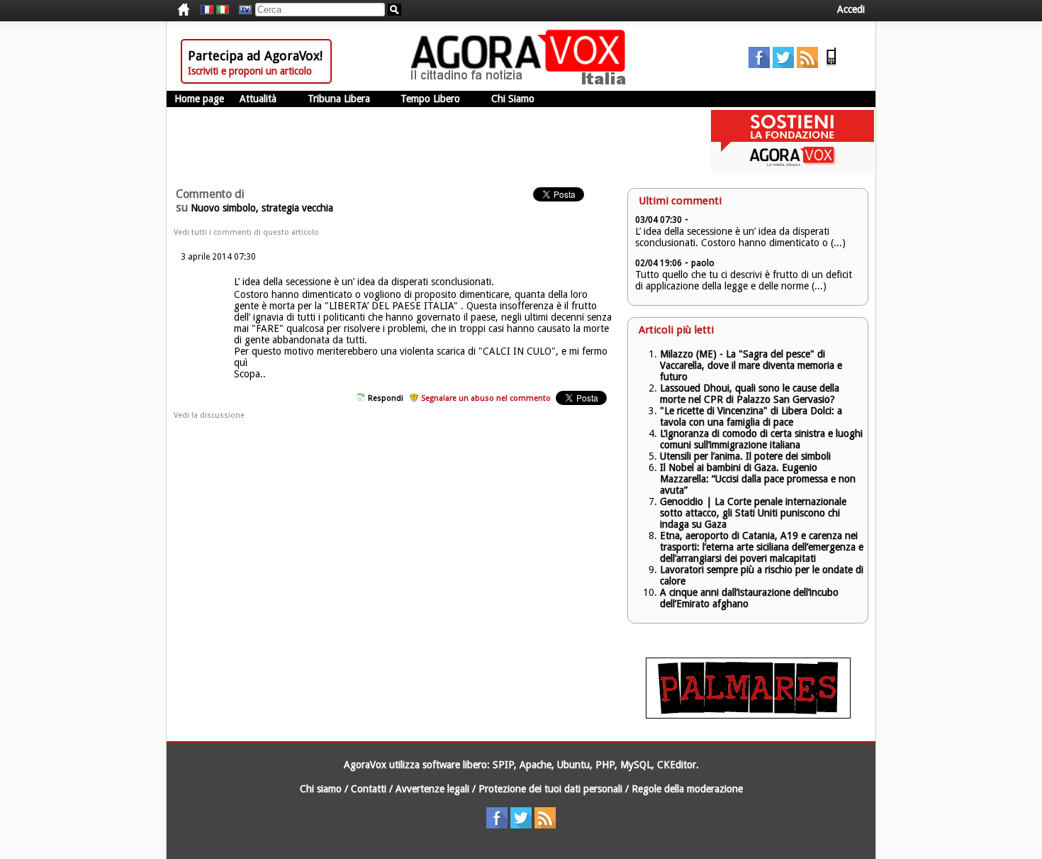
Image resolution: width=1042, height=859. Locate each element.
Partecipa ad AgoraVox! (255, 55)
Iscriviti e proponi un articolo (250, 71)
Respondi (385, 398)
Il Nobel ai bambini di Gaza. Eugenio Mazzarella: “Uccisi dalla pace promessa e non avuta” (758, 479)
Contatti (368, 788)
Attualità (258, 98)
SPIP (503, 764)
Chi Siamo (512, 98)
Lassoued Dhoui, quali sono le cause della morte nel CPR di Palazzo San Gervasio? (749, 393)
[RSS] (807, 64)
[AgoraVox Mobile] (831, 64)
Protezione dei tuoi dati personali (550, 788)
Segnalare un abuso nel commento (486, 398)
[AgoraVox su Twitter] (783, 64)
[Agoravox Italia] (222, 9)
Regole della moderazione (687, 788)
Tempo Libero (430, 98)
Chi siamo (321, 788)
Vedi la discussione (209, 415)
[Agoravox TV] (242, 9)
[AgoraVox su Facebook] (759, 64)
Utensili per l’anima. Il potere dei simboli (745, 456)
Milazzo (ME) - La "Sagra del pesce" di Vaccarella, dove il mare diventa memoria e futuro (751, 365)
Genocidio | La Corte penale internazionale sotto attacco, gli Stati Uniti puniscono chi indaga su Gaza (753, 513)
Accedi (851, 9)
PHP (605, 764)
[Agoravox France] (207, 9)
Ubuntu (573, 764)
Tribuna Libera (339, 98)
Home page (199, 98)
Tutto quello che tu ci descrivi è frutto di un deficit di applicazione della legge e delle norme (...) (743, 280)
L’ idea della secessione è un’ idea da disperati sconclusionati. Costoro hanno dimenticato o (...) (740, 237)
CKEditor (676, 764)
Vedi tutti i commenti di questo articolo (246, 232)
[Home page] (521, 81)
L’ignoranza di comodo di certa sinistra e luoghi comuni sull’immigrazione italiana (761, 439)
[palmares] (748, 715)
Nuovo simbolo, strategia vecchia (262, 208)
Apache (535, 764)
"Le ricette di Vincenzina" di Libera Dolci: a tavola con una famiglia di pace (751, 416)
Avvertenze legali (432, 788)
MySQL (635, 764)
